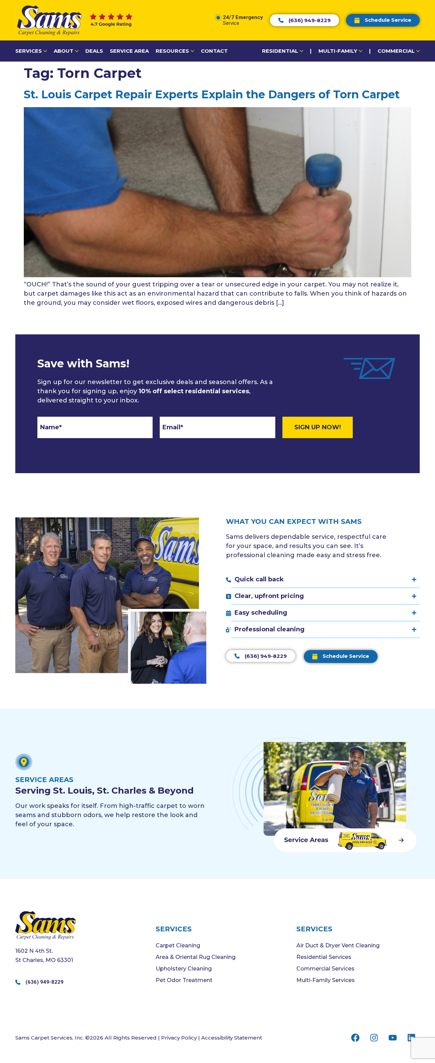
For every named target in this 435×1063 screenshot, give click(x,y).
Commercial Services (325, 968)
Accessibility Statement (231, 1037)
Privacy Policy (179, 1037)
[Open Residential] (301, 51)
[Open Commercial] (418, 51)
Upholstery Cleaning (184, 968)
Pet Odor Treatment (184, 980)
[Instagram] (373, 1037)
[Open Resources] (192, 51)
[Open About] (77, 51)
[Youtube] (392, 1037)
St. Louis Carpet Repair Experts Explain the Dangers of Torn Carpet (212, 94)
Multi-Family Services (325, 980)
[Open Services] (45, 51)
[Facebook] (355, 1037)
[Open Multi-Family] (360, 51)
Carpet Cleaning (178, 945)
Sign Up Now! (317, 427)
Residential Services (323, 957)
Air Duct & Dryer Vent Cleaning (338, 945)
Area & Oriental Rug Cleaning (196, 957)
